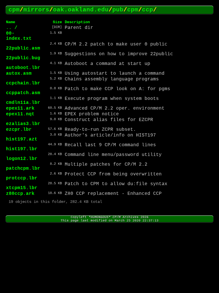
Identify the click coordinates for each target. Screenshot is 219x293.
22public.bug (23, 58)
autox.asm (19, 73)
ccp (147, 10)
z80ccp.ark (20, 193)
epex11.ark (20, 108)
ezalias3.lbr (23, 123)
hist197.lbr (21, 149)
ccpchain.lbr (23, 83)
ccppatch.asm (23, 93)
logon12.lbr (21, 158)
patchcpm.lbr (23, 168)
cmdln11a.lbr (23, 102)
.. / (11, 27)
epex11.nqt (20, 114)
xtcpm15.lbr (21, 188)
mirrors (36, 10)
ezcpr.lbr (19, 129)
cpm (14, 10)
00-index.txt (19, 36)
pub (117, 10)
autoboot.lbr (23, 67)
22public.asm (23, 48)
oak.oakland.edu (81, 10)
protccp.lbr (21, 178)
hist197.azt (21, 139)
